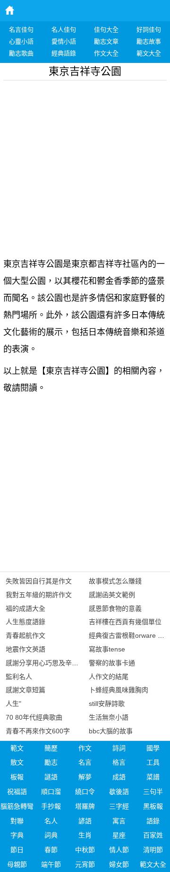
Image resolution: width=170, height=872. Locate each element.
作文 (85, 748)
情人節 (119, 850)
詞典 (51, 835)
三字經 (119, 806)
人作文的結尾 (108, 676)
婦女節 (119, 864)
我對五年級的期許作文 (39, 595)
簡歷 (51, 748)
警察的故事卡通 (112, 663)
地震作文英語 (25, 649)
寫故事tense (107, 649)
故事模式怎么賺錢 (115, 581)
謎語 (51, 777)
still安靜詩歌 (107, 703)
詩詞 (119, 748)
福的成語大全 (25, 608)
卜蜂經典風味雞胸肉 (118, 690)
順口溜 (51, 791)
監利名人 (19, 676)
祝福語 (17, 791)
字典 (17, 835)
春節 (51, 850)
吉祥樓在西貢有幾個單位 (125, 621)
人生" (13, 703)
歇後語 (119, 791)
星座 (119, 835)
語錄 (153, 821)
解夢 (85, 777)
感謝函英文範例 (112, 595)
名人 (51, 821)
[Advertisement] (85, 165)
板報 (17, 777)
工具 (153, 762)
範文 (17, 748)
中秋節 (85, 850)
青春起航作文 (25, 635)
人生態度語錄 (25, 621)
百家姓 (153, 835)
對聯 (17, 821)
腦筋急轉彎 (17, 806)
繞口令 (85, 791)
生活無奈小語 (108, 717)
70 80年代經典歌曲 (34, 717)
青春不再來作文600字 (38, 731)
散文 (17, 762)
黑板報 (153, 806)
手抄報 (51, 806)
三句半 (153, 791)
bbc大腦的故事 (111, 731)
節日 (17, 850)
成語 (119, 777)
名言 (85, 762)
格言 (119, 762)
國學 (153, 748)
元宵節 (85, 864)
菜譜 (153, 777)
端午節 (51, 864)
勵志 (51, 762)
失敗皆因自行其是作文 (39, 581)
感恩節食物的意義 (115, 608)
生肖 (85, 835)
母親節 (17, 864)
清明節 (153, 850)
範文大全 (153, 864)
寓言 (119, 821)
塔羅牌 (85, 806)
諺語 (85, 821)
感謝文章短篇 (25, 690)
